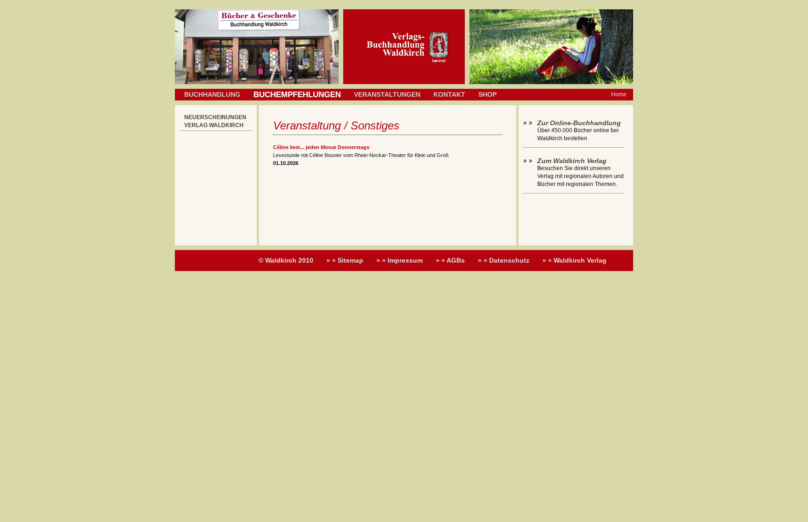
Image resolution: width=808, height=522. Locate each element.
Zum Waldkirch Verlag (571, 160)
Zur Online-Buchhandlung (579, 123)
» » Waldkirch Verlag (574, 260)
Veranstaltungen (387, 94)
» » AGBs (450, 260)
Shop (487, 94)
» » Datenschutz (503, 260)
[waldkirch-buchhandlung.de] (404, 82)
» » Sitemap (344, 260)
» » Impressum (399, 260)
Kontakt (449, 94)
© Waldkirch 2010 (286, 260)
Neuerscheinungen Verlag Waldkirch (215, 121)
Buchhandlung (212, 94)
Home (619, 94)
